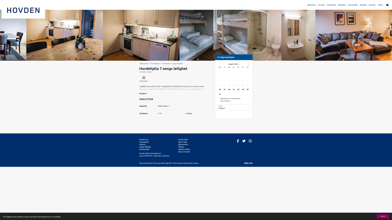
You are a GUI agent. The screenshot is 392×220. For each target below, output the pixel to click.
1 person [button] (221, 108)
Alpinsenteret (183, 144)
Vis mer (142, 93)
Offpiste (181, 147)
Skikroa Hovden (184, 152)
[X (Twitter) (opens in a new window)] (244, 141)
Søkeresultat (144, 63)
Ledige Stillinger (145, 147)
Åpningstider (144, 142)
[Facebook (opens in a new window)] (238, 141)
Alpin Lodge (182, 142)
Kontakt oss (143, 139)
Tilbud (380, 5)
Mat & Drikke (352, 5)
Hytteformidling (184, 149)
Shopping (363, 5)
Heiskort (142, 144)
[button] (2, 36)
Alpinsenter (311, 5)
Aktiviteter (342, 5)
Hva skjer (321, 5)
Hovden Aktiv (183, 139)
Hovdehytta (155, 63)
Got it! (383, 216)
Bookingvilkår (144, 149)
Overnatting (331, 5)
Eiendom (372, 5)
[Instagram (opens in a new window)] (250, 141)
